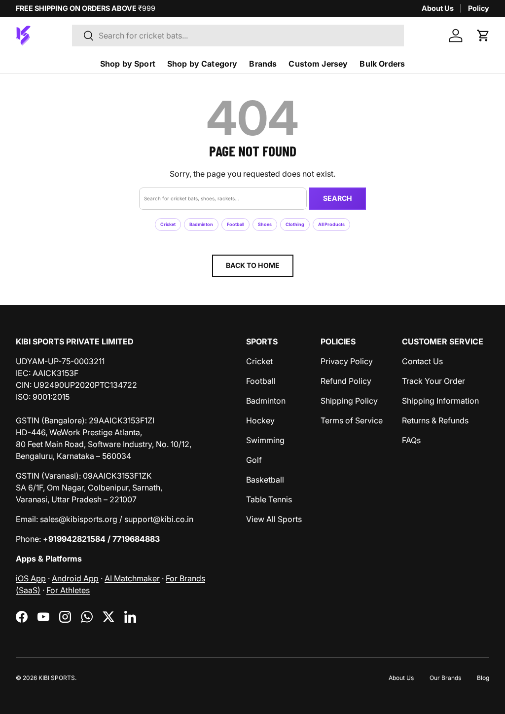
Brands (263, 64)
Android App (75, 578)
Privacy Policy (347, 361)
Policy (478, 8)
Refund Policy (346, 381)
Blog (483, 677)
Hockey (260, 420)
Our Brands (445, 677)
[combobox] (238, 35)
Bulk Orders (382, 64)
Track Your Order (433, 381)
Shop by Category (202, 64)
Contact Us (422, 361)
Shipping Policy (349, 401)
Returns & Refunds (435, 420)
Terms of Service (352, 420)
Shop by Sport (127, 64)
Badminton (201, 224)
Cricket (168, 224)
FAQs (411, 440)
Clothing (295, 224)
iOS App (31, 578)
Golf (254, 460)
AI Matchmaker (132, 578)
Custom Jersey (318, 64)
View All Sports (274, 519)
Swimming (265, 440)
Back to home (253, 265)
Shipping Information (440, 401)
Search (337, 198)
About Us (438, 8)
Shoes (265, 224)
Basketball (265, 480)
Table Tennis (269, 499)
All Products (331, 224)
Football (235, 224)
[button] (483, 35)
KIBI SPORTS (56, 677)
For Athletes (68, 590)
